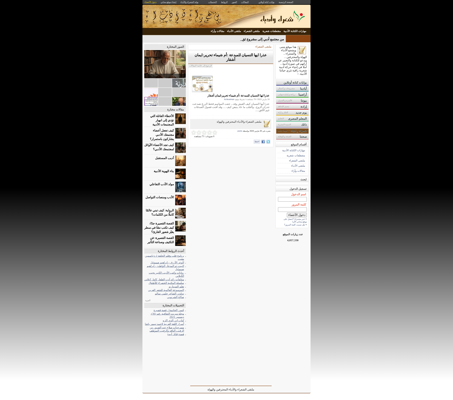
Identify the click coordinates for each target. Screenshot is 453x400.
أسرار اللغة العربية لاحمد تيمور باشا (164, 323)
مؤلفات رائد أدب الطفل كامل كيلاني (164, 279)
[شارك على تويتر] (268, 142)
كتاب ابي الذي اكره (173, 320)
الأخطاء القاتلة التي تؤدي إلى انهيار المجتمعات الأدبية (162, 120)
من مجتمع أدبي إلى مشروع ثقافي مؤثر (257, 39)
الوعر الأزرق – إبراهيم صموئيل (167, 262)
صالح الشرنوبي (175, 297)
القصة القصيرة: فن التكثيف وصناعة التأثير (160, 240)
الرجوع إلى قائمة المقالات (200, 65)
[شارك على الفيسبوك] (263, 142)
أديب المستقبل (164, 158)
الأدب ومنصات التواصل (159, 197)
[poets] (266, 126)
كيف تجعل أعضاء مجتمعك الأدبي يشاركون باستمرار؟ (162, 135)
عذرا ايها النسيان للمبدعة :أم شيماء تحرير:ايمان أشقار (238, 95)
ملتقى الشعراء (252, 31)
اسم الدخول (298, 194)
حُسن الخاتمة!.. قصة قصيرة (169, 310)
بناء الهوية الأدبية (164, 171)
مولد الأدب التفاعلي (162, 184)
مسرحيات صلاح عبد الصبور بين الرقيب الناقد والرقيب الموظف (167, 329)
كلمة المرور (299, 204)
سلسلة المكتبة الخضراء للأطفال (166, 282)
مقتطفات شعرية (271, 31)
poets (239, 131)
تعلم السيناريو (176, 286)
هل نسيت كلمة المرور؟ (294, 224)
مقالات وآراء (217, 31)
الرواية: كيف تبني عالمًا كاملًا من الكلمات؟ (160, 212)
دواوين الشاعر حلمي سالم (169, 293)
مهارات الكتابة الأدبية (294, 31)
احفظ (256, 141)
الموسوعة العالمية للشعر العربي (166, 290)
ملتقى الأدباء (234, 31)
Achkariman (229, 99)
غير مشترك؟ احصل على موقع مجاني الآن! (295, 220)
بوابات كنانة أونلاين (266, 2)
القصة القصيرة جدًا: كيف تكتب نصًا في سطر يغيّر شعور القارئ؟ (159, 228)
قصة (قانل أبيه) (175, 334)
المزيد (147, 300)
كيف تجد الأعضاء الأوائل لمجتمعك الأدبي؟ (159, 147)
